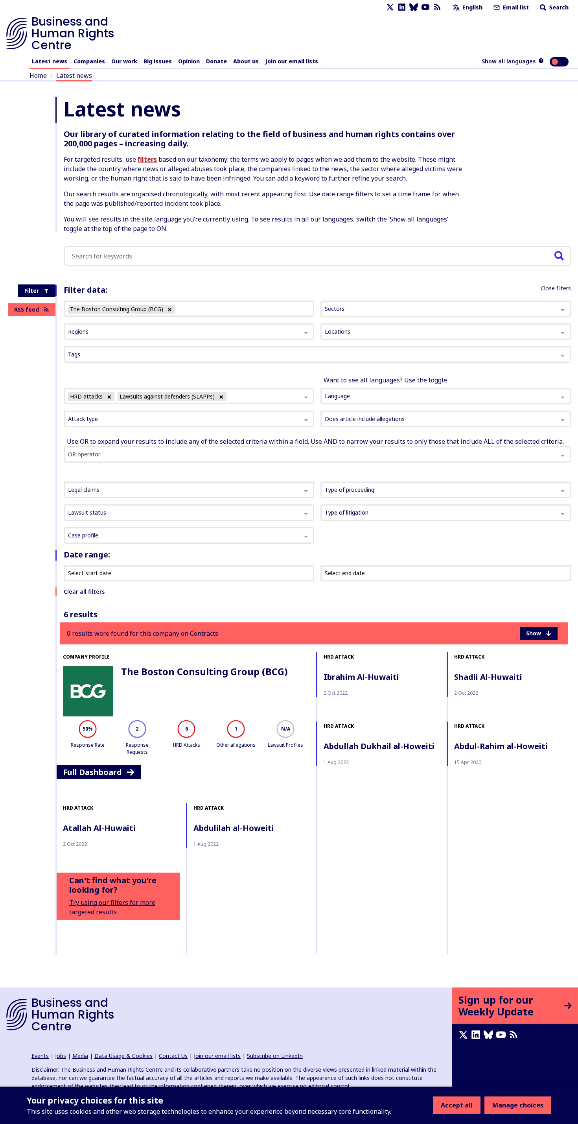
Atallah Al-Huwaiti (99, 828)
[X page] (390, 7)
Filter (31, 290)
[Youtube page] (425, 7)
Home (38, 75)
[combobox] (189, 396)
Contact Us (173, 1055)
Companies (89, 61)
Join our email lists (291, 61)
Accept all (457, 1105)
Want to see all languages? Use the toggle (385, 380)
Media (80, 1055)
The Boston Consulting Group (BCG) (204, 671)
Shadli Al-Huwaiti (488, 677)
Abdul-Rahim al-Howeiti (501, 746)
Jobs (60, 1055)
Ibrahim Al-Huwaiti (361, 677)
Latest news (49, 61)
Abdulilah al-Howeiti (233, 828)
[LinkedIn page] (402, 7)
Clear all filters (84, 591)
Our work (124, 61)
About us (246, 61)
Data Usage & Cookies (123, 1055)
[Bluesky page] (413, 7)
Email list (515, 7)
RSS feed (26, 309)
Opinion (189, 61)
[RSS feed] (437, 7)
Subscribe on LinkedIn (275, 1055)
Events (40, 1055)
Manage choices (517, 1105)
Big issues (158, 61)
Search (558, 7)
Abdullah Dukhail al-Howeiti (379, 746)
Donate (216, 61)
